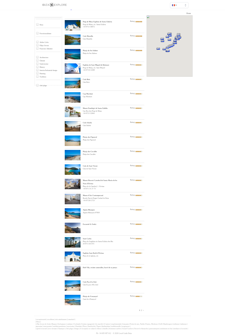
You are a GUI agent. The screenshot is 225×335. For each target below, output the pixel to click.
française (125, 324)
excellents (50, 319)
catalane (70, 324)
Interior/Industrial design (48, 70)
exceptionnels (41, 319)
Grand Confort (127, 328)
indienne (176, 324)
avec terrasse (52, 328)
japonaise (39, 326)
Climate (42, 61)
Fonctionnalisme (45, 33)
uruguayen (125, 326)
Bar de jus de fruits (44, 324)
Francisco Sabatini (46, 49)
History (42, 67)
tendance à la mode (180, 328)
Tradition (43, 77)
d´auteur (107, 324)
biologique (62, 324)
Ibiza (41, 25)
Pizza (85, 326)
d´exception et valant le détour (91, 328)
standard (71, 319)
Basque (54, 324)
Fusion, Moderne (152, 324)
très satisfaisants (60, 319)
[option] (179, 11)
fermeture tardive (115, 328)
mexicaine (70, 326)
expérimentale (116, 324)
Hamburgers (167, 324)
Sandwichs (91, 326)
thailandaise (106, 326)
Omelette (78, 326)
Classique (61, 328)
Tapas (99, 326)
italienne (184, 324)
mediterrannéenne (59, 326)
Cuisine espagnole (87, 324)
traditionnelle (116, 326)
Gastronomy (44, 64)
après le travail (41, 328)
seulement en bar (166, 328)
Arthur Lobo (44, 42)
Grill (160, 324)
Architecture (44, 57)
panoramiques (154, 328)
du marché (99, 324)
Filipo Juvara (44, 45)
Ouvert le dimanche (141, 328)
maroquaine (47, 326)
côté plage (43, 85)
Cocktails (77, 324)
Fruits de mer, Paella (137, 324)
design (76, 328)
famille (105, 328)
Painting (42, 73)
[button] (162, 52)
